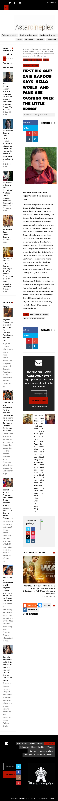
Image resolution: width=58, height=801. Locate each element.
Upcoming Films (47, 751)
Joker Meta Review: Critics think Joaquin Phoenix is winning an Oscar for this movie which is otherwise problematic (8, 146)
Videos (50, 747)
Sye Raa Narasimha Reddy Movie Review (7, 232)
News (46, 60)
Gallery (32, 743)
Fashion (41, 747)
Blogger (32, 605)
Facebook (25, 122)
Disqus (46, 605)
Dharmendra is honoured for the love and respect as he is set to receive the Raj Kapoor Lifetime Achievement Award (8, 416)
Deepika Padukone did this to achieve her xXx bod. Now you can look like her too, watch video (8, 669)
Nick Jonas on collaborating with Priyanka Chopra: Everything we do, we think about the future (8, 589)
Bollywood (22, 743)
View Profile (29, 522)
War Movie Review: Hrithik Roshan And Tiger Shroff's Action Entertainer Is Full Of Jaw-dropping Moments (39, 590)
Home (39, 743)
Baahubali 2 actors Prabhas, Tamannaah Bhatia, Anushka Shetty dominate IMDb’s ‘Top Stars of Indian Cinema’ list (8, 504)
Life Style (28, 754)
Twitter (25, 128)
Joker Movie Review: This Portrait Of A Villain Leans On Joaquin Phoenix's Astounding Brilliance (8, 194)
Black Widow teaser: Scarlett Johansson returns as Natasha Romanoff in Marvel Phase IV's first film (7, 96)
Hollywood (24, 747)
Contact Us (51, 2)
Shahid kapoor (31, 65)
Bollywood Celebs (32, 60)
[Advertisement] (29, 33)
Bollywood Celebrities (44, 754)
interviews (33, 751)
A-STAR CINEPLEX (18, 798)
